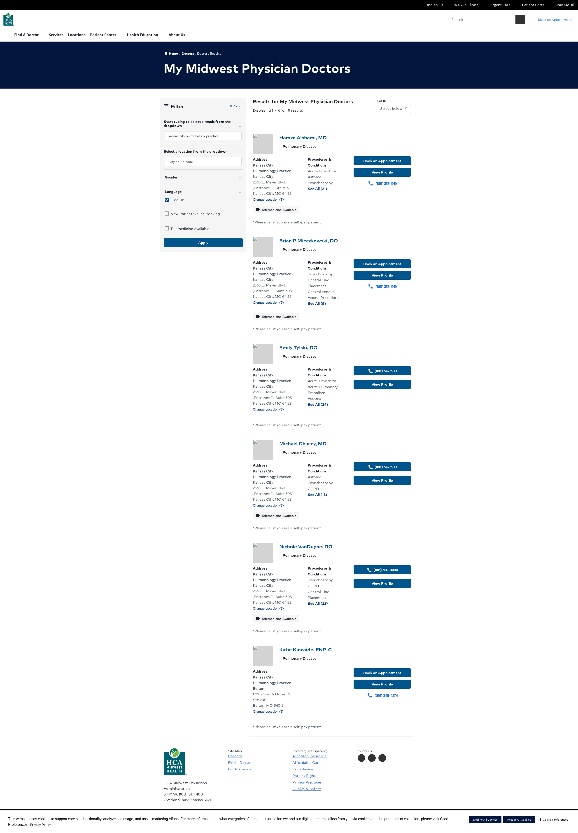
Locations (77, 34)
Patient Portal (533, 4)
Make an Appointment (554, 19)
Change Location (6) (268, 302)
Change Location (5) (268, 199)
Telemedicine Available (189, 228)
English (178, 200)
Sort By (382, 101)
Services (56, 34)
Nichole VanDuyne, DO (305, 546)
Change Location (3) (268, 711)
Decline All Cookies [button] (485, 819)
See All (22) (327, 603)
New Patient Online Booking (195, 213)
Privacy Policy (40, 824)
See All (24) (327, 404)
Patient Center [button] (103, 34)
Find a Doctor (240, 762)
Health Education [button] (143, 34)
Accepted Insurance (309, 756)
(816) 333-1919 (382, 183)
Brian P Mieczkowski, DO (308, 240)
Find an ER (433, 4)
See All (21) (327, 188)
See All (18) (327, 494)
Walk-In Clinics (465, 4)
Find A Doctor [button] (27, 34)
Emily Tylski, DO (298, 347)
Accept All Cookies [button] (519, 819)
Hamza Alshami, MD (303, 137)
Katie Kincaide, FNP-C (305, 649)
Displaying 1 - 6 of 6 (278, 110)
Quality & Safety (306, 788)
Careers (235, 756)
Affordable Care (306, 762)
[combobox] (203, 135)
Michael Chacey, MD (302, 443)
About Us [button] (177, 34)
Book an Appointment (382, 161)
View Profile (382, 172)
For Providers (240, 769)
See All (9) (327, 303)
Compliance (302, 769)
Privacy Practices (307, 782)
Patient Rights (304, 775)
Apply (203, 242)
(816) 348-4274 (382, 695)
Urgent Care (499, 4)
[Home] (6, 35)
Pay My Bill (565, 4)
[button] (553, 819)
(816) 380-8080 (382, 570)
